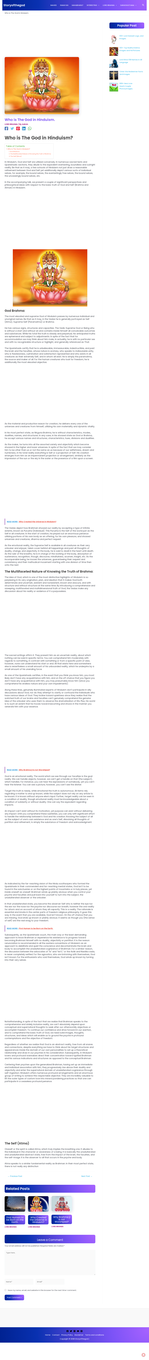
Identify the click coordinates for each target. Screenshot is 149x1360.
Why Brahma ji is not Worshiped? (61, 1219)
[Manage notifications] (143, 1355)
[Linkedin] (24, 129)
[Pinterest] (18, 129)
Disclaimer (78, 1335)
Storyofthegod (14, 5)
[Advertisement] (50, 39)
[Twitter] (12, 129)
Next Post (86, 1176)
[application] (98, 5)
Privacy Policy (67, 1335)
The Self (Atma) (16, 156)
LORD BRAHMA (11, 124)
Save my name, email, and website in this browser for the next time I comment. (42, 1290)
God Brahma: (15, 151)
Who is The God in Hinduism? (19, 149)
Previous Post (15, 1176)
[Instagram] (74, 1331)
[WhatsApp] (29, 129)
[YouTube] (78, 1331)
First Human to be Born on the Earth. (15, 1220)
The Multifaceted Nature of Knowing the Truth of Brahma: (30, 154)
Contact (56, 1335)
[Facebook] (6, 129)
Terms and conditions (94, 1335)
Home (47, 1335)
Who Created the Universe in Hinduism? (38, 1220)
